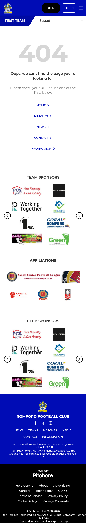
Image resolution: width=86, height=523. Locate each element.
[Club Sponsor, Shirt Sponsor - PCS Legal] (27, 191)
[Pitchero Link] (43, 476)
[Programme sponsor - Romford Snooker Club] (27, 240)
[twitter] (43, 423)
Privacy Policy (58, 496)
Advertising (61, 485)
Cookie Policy (27, 501)
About (43, 485)
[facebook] (35, 423)
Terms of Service (30, 496)
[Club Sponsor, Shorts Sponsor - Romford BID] (27, 207)
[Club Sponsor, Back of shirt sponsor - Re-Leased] (59, 191)
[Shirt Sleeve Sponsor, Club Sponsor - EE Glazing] (59, 207)
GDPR (62, 491)
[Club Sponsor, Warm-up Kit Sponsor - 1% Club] (27, 224)
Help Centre (24, 485)
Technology (44, 491)
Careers (24, 491)
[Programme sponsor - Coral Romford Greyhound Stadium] (59, 224)
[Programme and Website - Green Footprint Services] (59, 240)
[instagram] (51, 423)
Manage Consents (56, 501)
